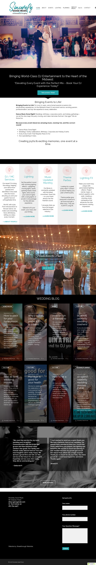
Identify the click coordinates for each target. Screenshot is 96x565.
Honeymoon (7, 306)
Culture (79, 306)
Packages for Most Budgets (48, 35)
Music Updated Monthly (48, 180)
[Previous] (3, 41)
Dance (29, 306)
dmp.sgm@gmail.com (16, 502)
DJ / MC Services (9, 178)
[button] (48, 92)
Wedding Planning (83, 367)
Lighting (28, 176)
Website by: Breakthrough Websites (20, 546)
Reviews (48, 272)
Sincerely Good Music (9, 358)
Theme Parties (67, 179)
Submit (65, 548)
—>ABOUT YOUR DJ (10, 222)
